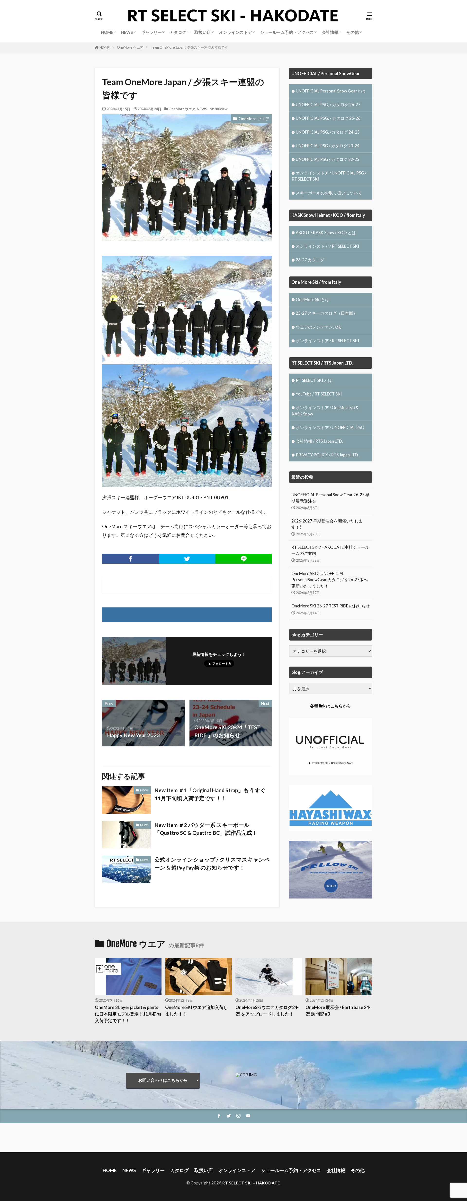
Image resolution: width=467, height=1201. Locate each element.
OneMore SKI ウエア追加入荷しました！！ (196, 1011)
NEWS (202, 109)
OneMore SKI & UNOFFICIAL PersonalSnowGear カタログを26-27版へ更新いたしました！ (329, 579)
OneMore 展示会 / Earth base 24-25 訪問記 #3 (337, 1011)
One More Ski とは (312, 299)
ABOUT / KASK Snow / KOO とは (326, 232)
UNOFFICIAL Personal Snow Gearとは (330, 90)
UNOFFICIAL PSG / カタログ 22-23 (327, 159)
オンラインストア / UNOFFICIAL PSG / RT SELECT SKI (329, 176)
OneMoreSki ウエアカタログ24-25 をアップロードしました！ (267, 1011)
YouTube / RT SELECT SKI (319, 393)
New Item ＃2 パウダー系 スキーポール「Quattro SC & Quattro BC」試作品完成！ (205, 829)
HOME (104, 48)
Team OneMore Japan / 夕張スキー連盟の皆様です (189, 47)
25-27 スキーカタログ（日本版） (326, 313)
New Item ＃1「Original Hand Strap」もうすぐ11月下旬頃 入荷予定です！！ (210, 794)
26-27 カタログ (310, 259)
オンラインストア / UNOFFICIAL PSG (330, 427)
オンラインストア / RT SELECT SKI (327, 246)
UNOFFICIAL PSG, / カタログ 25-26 (328, 118)
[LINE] (243, 559)
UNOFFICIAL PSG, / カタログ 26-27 (328, 104)
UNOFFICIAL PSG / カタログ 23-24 (327, 145)
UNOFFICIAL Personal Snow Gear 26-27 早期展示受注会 (330, 497)
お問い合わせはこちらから (163, 1080)
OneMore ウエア (130, 47)
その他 (352, 32)
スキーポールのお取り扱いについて (329, 192)
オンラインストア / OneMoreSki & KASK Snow (325, 410)
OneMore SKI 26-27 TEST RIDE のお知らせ (330, 605)
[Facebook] (130, 559)
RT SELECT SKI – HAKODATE (251, 1182)
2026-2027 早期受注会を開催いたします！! (327, 524)
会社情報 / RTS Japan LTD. (319, 441)
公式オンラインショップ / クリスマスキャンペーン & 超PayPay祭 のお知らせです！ (212, 863)
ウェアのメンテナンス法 (318, 327)
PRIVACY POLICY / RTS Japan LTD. (327, 454)
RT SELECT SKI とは (314, 380)
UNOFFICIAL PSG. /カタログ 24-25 (328, 132)
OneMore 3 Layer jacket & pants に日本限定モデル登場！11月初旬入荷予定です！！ (128, 1014)
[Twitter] (187, 559)
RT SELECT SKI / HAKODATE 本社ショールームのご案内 (330, 550)
